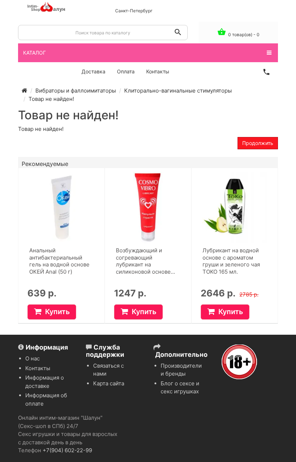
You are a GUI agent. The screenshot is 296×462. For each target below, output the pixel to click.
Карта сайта (108, 383)
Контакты (157, 71)
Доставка (93, 71)
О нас (32, 358)
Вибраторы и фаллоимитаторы (75, 90)
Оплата (126, 71)
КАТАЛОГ (34, 53)
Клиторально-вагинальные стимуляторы (178, 90)
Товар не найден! (51, 98)
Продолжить (257, 143)
